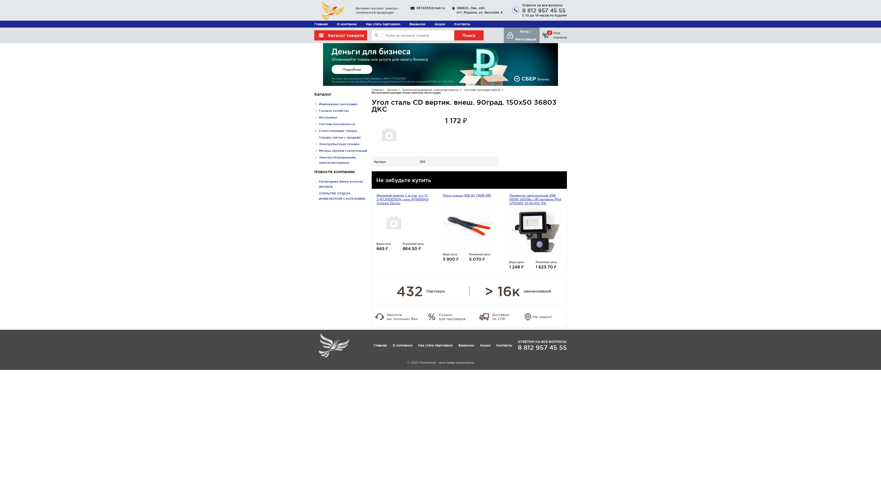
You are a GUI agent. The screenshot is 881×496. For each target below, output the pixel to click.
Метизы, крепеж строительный (343, 150)
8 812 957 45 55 (544, 10)
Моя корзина (558, 35)
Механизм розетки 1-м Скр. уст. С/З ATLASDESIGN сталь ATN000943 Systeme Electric (402, 199)
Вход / (525, 31)
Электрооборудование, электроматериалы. (431, 90)
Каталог (392, 90)
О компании (347, 24)
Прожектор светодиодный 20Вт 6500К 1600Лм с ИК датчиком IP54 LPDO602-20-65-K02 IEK (535, 199)
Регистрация (525, 39)
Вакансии (417, 24)
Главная (321, 24)
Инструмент (328, 117)
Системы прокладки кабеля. (483, 90)
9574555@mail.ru (430, 8)
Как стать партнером (383, 24)
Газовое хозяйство (334, 110)
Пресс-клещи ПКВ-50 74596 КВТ (467, 195)
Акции (440, 24)
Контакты (462, 24)
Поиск (469, 35)
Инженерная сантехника (338, 104)
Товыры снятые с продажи (340, 137)
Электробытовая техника (339, 144)
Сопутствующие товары (338, 130)
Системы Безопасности (337, 124)
